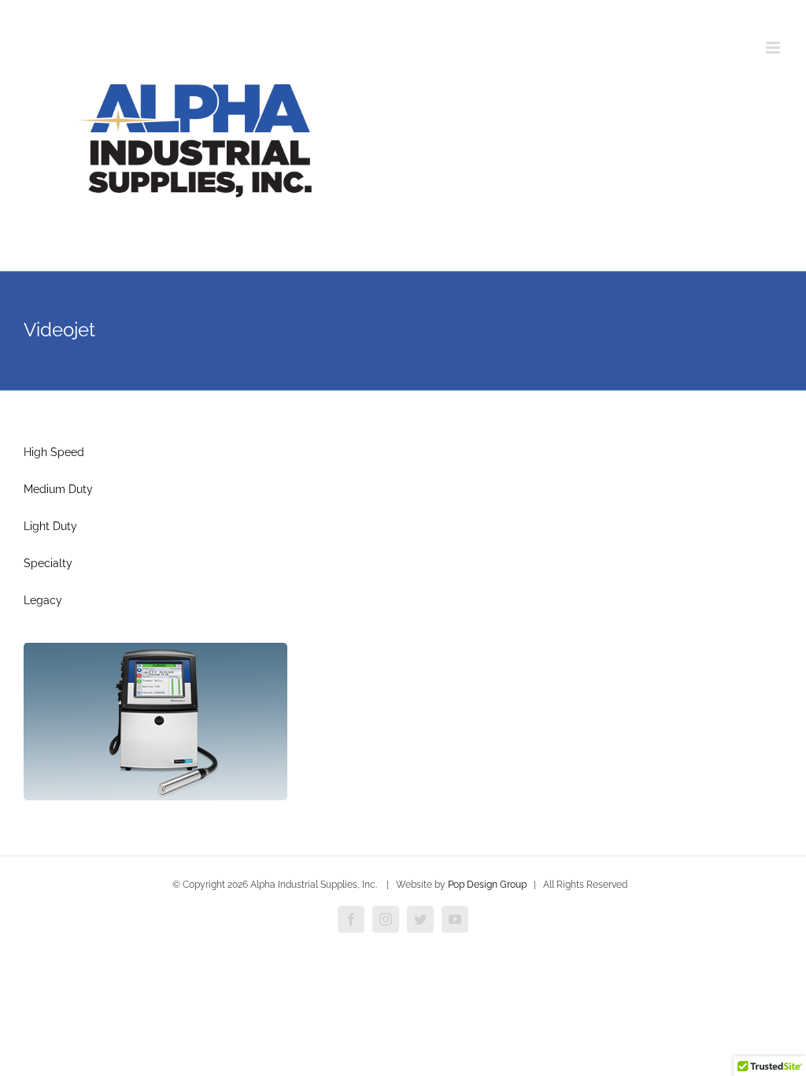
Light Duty (50, 526)
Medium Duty (58, 489)
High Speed (54, 452)
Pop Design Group (487, 884)
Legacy (43, 600)
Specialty (48, 563)
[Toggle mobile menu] (774, 47)
